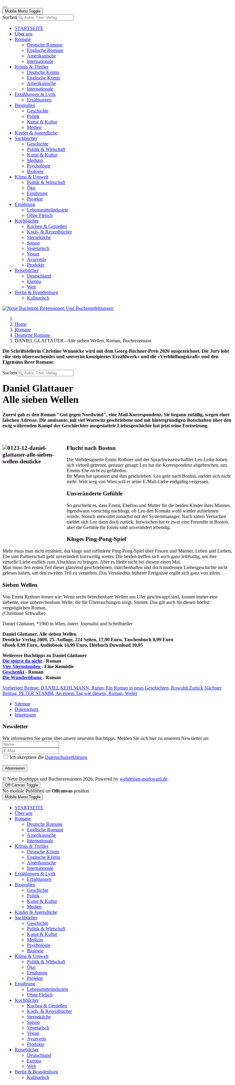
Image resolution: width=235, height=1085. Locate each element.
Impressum (25, 714)
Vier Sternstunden (22, 666)
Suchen (9, 17)
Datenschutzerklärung (66, 757)
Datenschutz (27, 709)
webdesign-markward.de (143, 779)
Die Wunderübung (22, 677)
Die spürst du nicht (22, 661)
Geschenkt (13, 672)
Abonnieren (15, 768)
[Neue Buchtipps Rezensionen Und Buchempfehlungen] (58, 308)
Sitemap (22, 703)
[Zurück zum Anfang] (4, 7)
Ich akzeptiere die (48, 757)
